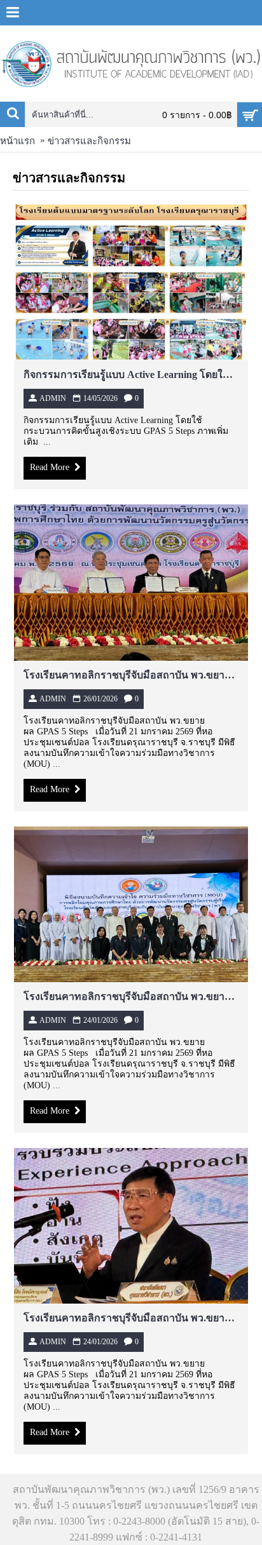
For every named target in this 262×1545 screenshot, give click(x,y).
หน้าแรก (17, 141)
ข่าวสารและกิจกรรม (89, 141)
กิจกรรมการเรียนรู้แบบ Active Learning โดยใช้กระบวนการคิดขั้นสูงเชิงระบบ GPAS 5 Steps (131, 374)
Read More (49, 468)
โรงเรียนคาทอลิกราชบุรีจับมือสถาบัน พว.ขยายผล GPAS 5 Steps (131, 675)
